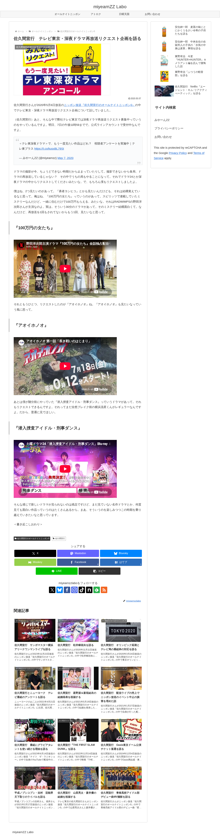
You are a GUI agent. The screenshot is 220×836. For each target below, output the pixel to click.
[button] (99, 571)
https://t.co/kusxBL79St (49, 148)
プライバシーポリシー (168, 128)
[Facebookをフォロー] (67, 590)
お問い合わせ (163, 137)
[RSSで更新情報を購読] (104, 590)
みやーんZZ (162, 120)
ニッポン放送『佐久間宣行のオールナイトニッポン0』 (99, 105)
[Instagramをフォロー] (74, 590)
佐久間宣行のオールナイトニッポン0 (33, 538)
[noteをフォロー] (89, 590)
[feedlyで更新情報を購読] (96, 590)
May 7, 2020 (65, 158)
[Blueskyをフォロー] (59, 590)
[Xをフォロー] (52, 590)
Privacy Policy (178, 153)
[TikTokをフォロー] (82, 590)
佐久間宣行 (60, 538)
